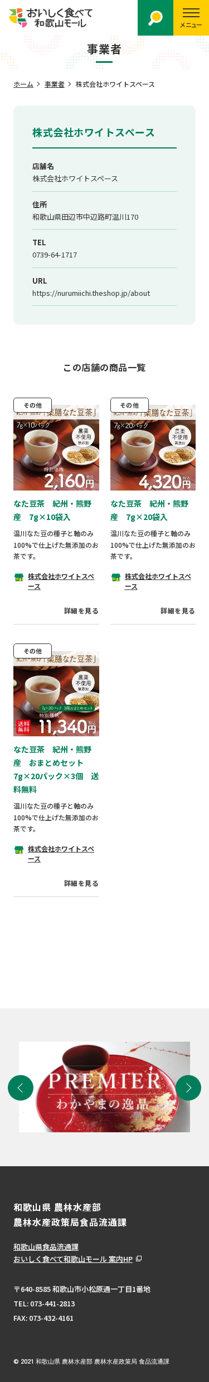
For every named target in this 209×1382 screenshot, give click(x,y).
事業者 (55, 83)
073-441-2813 (52, 1303)
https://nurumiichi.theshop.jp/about (91, 293)
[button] (20, 1088)
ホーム (23, 83)
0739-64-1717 (54, 254)
